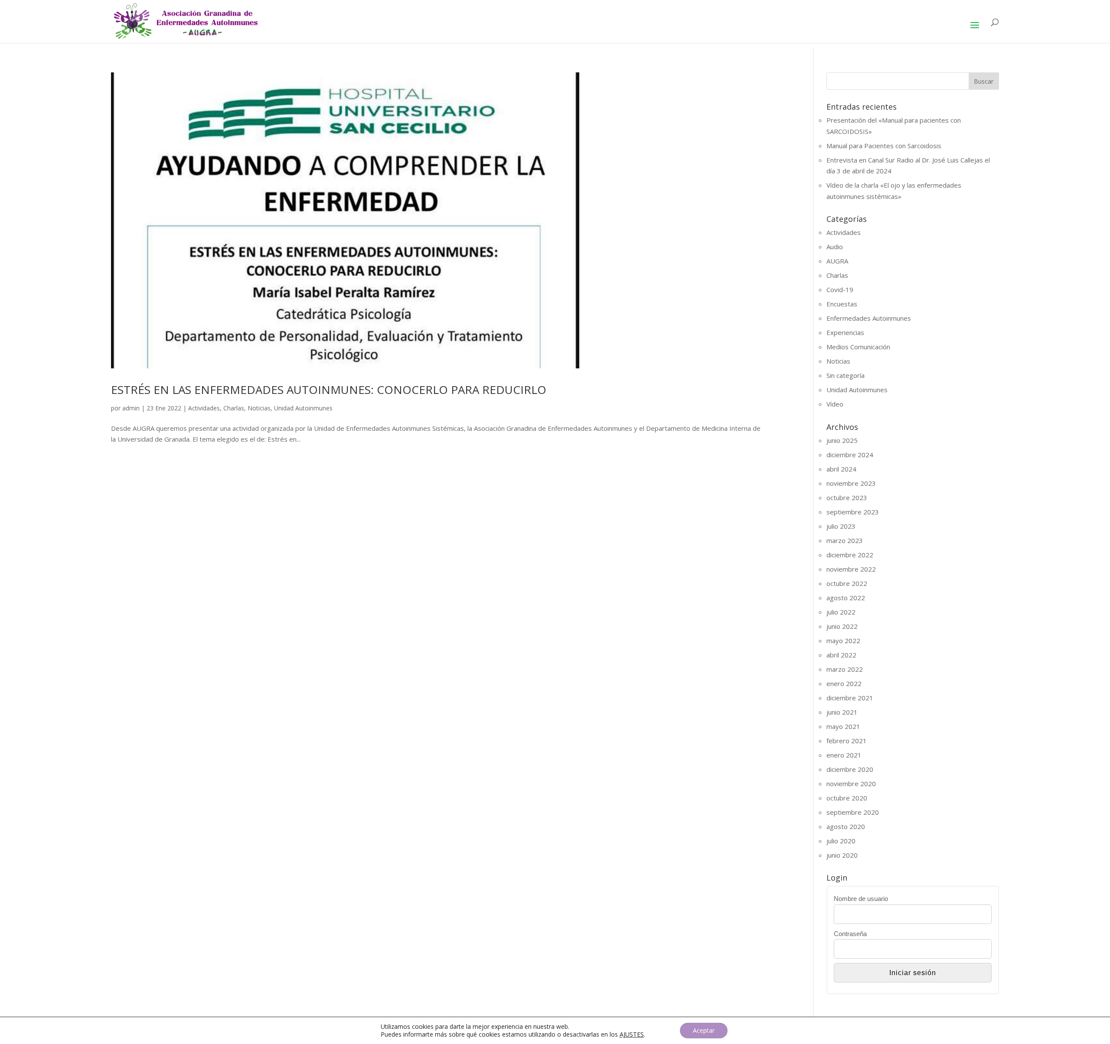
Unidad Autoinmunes (303, 408)
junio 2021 (842, 712)
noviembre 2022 (851, 569)
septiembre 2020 (852, 812)
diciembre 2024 (849, 454)
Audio (834, 246)
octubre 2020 (846, 798)
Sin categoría (845, 375)
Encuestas (841, 303)
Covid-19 (839, 289)
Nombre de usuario (861, 898)
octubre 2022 (846, 583)
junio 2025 (842, 440)
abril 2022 (841, 654)
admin (131, 408)
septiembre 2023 (852, 511)
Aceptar (704, 1030)
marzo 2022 (844, 669)
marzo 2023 (844, 540)
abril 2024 (841, 469)
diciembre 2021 (849, 697)
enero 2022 (844, 683)
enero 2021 (844, 755)
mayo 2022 (843, 640)
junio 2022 (842, 626)
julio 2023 (840, 526)
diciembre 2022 (849, 554)
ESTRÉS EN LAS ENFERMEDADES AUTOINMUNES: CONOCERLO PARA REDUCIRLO (328, 389)
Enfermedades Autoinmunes (868, 318)
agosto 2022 (845, 597)
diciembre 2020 (849, 769)
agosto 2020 (845, 826)
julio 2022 (840, 612)
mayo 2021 (843, 726)
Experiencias (845, 332)
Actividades (204, 408)
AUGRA (837, 261)
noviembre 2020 (851, 783)
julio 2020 (840, 840)
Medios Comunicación (858, 346)
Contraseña (850, 933)
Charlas (233, 408)
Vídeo (834, 404)
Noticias (259, 408)
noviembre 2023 (851, 483)
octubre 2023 (846, 497)
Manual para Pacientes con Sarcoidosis (883, 145)
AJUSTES (632, 1034)
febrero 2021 (846, 740)
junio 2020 (842, 855)
